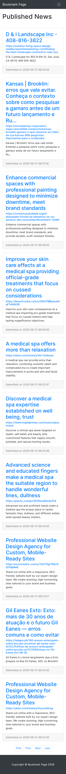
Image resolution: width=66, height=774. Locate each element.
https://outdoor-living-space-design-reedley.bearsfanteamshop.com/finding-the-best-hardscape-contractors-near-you (32, 49)
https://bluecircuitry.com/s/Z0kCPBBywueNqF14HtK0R (33, 303)
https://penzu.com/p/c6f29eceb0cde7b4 (31, 500)
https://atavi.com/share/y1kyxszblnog (29, 708)
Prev (28, 748)
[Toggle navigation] (58, 4)
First (18, 748)
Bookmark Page (14, 4)
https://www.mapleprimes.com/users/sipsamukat (32, 424)
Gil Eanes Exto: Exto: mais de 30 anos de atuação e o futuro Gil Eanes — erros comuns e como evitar (32, 622)
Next (38, 748)
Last (47, 748)
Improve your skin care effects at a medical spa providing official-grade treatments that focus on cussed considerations (32, 277)
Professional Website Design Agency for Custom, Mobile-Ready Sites (31, 549)
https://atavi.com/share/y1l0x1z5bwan (30, 355)
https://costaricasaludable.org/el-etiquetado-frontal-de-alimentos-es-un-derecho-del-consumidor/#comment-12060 (32, 216)
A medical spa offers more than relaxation (31, 347)
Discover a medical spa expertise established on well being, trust (29, 407)
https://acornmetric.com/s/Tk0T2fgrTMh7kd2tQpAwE (32, 566)
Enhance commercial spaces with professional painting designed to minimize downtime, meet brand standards (32, 192)
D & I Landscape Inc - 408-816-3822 (31, 37)
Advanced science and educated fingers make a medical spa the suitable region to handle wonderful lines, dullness (32, 480)
